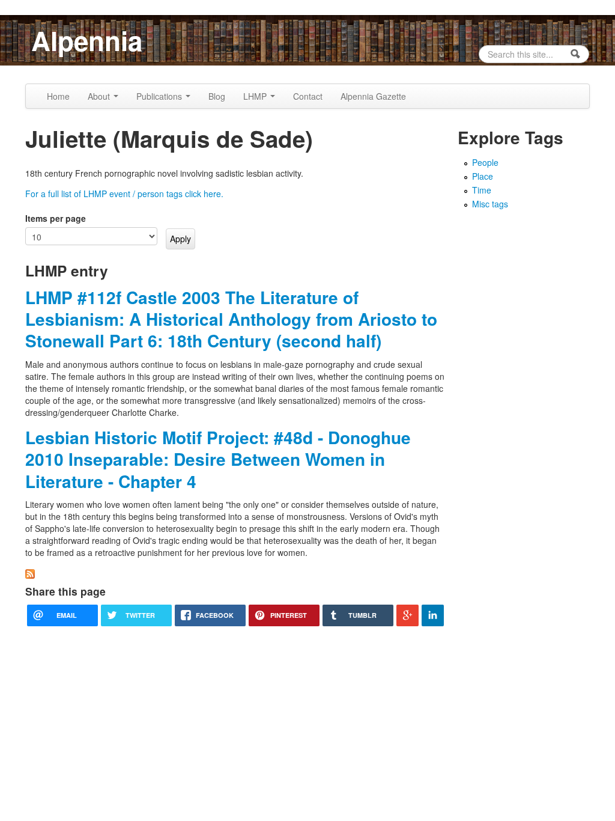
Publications (160, 96)
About (100, 96)
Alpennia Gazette (373, 96)
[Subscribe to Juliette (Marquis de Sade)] (30, 573)
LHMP (256, 96)
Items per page (55, 218)
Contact (308, 96)
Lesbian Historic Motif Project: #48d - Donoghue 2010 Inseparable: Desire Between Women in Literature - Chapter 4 (218, 459)
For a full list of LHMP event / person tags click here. (124, 194)
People (485, 162)
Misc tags (490, 204)
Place (482, 176)
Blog (216, 96)
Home (58, 96)
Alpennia (86, 40)
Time (481, 190)
